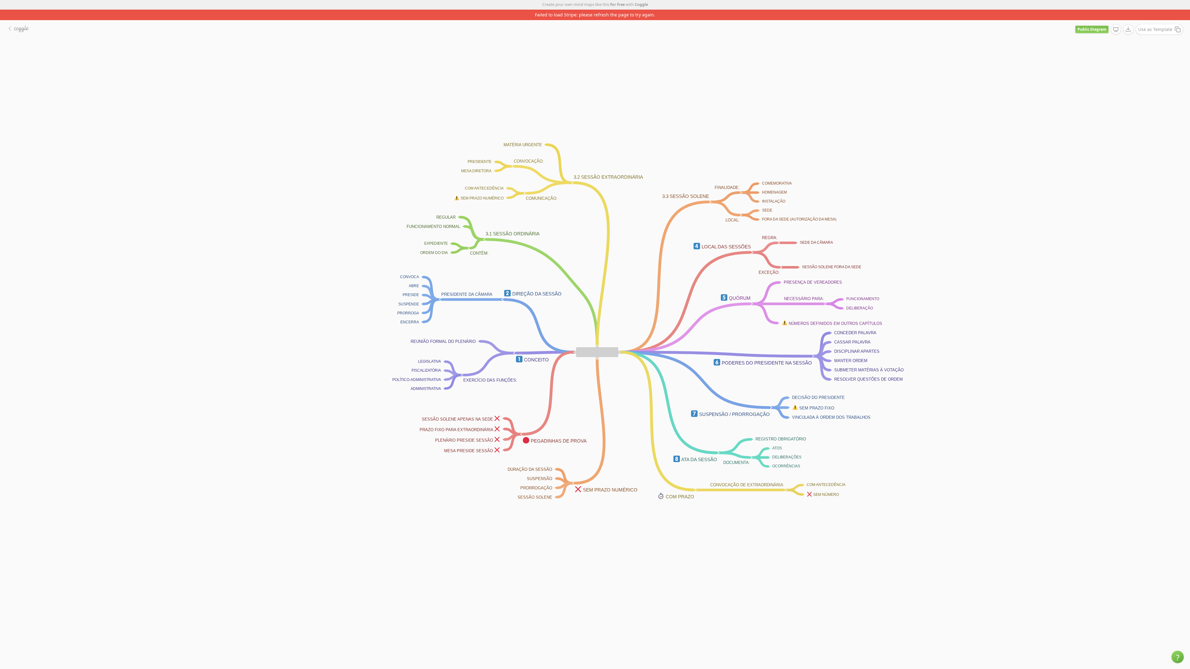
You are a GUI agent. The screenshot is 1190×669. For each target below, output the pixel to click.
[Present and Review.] (1116, 19)
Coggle (641, 4)
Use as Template (1155, 19)
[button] (1177, 657)
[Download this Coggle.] (1128, 19)
